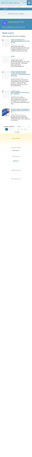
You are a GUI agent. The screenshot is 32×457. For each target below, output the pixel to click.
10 (18, 129)
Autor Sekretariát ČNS (10, 6)
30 (25, 129)
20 (21, 129)
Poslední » (17, 132)
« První (19, 126)
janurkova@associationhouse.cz (13, 27)
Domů (1, 6)
